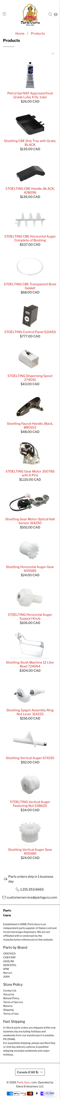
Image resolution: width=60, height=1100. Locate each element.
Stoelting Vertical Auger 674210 (30, 758)
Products (38, 33)
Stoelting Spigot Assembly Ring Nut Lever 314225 (30, 712)
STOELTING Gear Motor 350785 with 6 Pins (30, 473)
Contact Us (9, 990)
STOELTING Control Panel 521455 (30, 332)
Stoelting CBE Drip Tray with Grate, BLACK (30, 143)
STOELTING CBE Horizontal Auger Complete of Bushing (30, 238)
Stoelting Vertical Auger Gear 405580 (30, 851)
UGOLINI (8, 961)
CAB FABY (9, 957)
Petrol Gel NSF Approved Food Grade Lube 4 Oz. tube (30, 95)
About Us (8, 994)
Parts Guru (23, 1082)
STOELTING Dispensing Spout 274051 (30, 378)
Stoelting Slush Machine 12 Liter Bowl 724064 (30, 664)
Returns (7, 1006)
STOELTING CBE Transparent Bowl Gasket (30, 286)
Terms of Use (11, 1013)
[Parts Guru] (30, 14)
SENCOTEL (10, 965)
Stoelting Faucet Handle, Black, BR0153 (30, 425)
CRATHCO (9, 953)
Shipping (8, 1009)
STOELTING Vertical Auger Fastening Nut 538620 (30, 804)
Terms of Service (13, 1002)
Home (19, 33)
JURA (6, 976)
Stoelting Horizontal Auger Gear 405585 (30, 569)
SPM (6, 968)
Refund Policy (11, 998)
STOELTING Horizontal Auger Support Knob (30, 616)
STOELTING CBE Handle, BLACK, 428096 (30, 190)
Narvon (7, 972)
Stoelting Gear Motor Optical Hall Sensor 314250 (30, 521)
